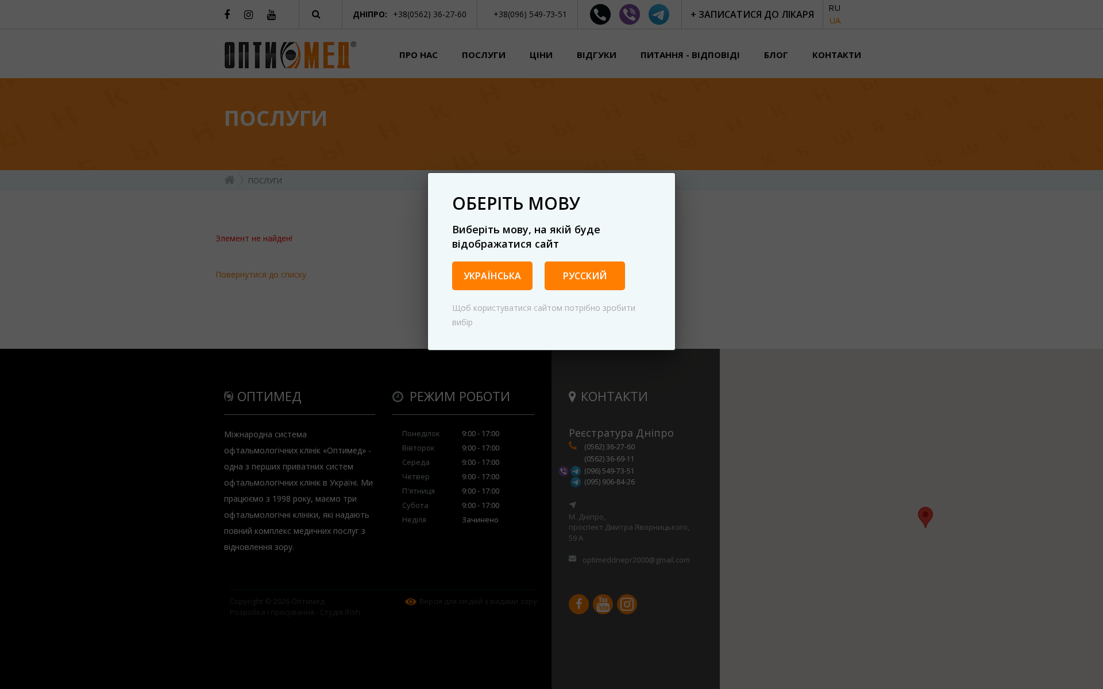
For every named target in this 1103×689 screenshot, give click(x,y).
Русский (585, 276)
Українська (492, 276)
